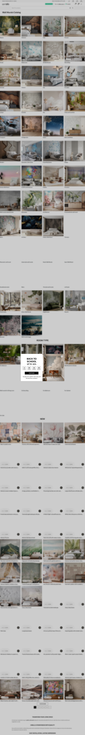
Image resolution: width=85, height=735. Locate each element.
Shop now (31, 373)
